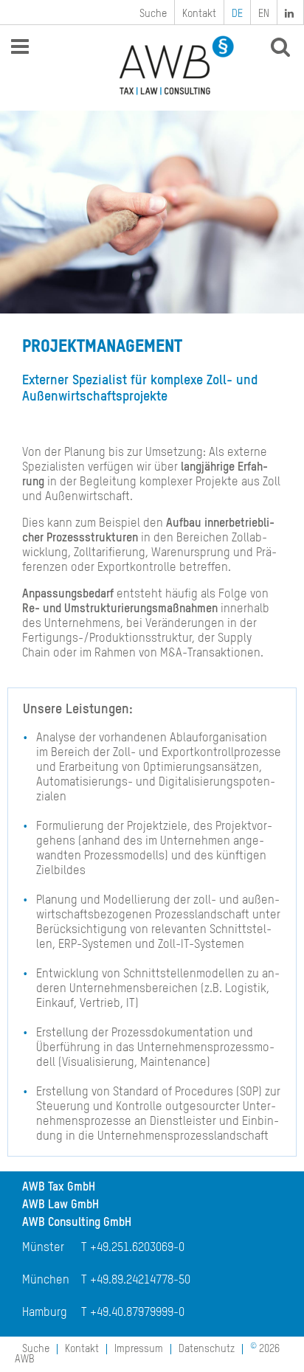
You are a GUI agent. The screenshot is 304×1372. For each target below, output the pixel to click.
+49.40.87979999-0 (137, 1313)
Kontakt (199, 14)
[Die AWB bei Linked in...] (290, 12)
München (45, 1280)
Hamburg (44, 1313)
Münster (43, 1248)
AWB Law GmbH (60, 1205)
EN (263, 14)
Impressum (138, 1349)
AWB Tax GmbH (58, 1187)
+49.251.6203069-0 (137, 1248)
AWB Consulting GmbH (76, 1223)
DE (237, 14)
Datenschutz (207, 1349)
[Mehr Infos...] (152, 212)
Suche (153, 14)
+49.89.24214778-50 (140, 1280)
